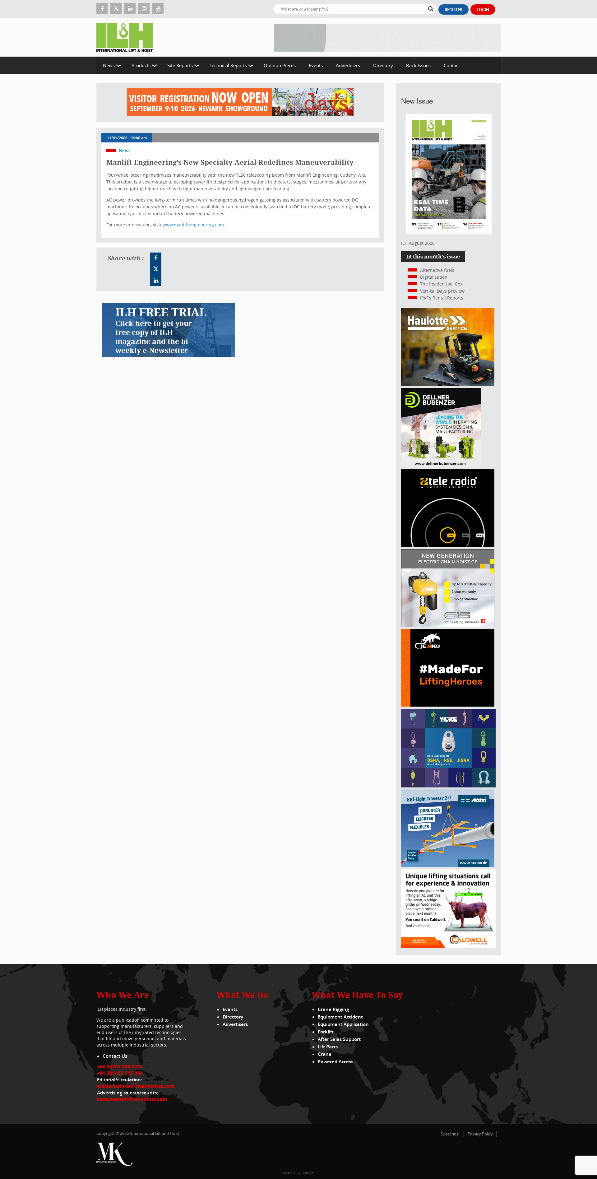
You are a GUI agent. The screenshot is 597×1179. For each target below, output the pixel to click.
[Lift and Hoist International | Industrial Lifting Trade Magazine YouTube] (158, 8)
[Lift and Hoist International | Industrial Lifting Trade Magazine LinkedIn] (130, 8)
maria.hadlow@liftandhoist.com (135, 1086)
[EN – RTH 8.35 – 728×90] (387, 37)
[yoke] (448, 786)
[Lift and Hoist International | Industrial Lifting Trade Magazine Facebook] (102, 8)
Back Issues (418, 65)
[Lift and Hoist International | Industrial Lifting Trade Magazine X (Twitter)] (116, 8)
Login (483, 9)
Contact (452, 65)
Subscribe (450, 1134)
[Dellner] (441, 466)
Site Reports (180, 65)
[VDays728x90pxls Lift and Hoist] (240, 102)
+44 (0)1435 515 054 (120, 1073)
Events (316, 65)
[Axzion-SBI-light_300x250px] (447, 865)
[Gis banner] (447, 625)
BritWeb (308, 1173)
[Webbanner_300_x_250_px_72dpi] (447, 545)
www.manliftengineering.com (193, 225)
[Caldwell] (448, 946)
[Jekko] (447, 705)
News (109, 65)
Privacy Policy (480, 1134)
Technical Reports (228, 65)
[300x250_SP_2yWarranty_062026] (447, 384)
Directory (383, 65)
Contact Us (115, 1056)
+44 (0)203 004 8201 (120, 1066)
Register (453, 9)
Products (141, 65)
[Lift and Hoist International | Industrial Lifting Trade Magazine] (126, 37)
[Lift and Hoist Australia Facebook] (155, 258)
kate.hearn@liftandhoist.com (132, 1099)
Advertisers (348, 65)
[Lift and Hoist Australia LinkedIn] (155, 280)
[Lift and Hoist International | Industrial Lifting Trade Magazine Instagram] (144, 8)
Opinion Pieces (280, 65)
